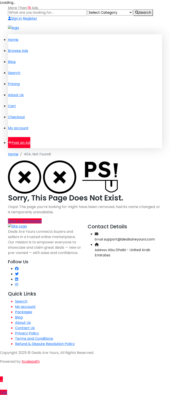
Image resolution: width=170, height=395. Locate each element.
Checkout (16, 117)
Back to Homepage (25, 220)
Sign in (16, 18)
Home (13, 39)
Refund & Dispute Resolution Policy (45, 343)
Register (30, 18)
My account (18, 128)
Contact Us (25, 327)
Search (145, 12)
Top (3, 392)
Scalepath (31, 361)
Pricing (14, 83)
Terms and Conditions (34, 338)
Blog (11, 61)
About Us (16, 94)
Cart (12, 106)
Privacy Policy (27, 333)
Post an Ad (21, 142)
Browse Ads (18, 50)
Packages (23, 312)
